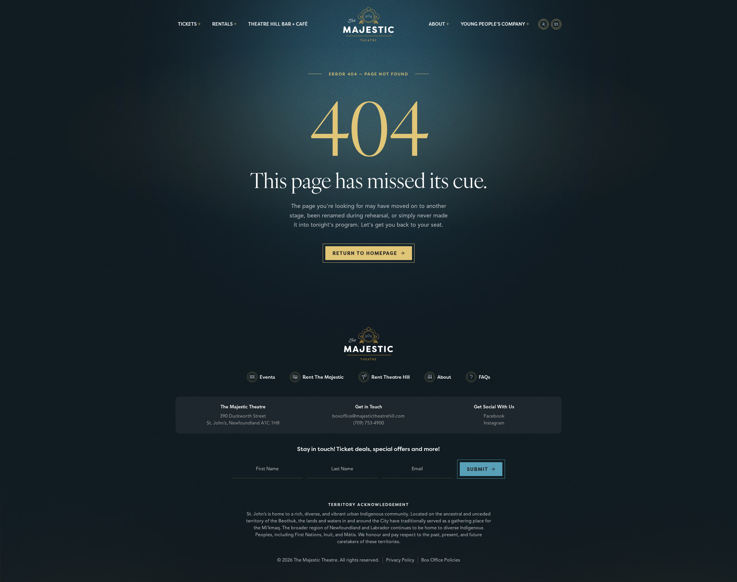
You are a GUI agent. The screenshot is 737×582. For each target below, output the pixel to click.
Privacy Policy (400, 560)
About (437, 24)
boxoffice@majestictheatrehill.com (368, 416)
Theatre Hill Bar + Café (278, 24)
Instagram (494, 423)
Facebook (494, 416)
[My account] (543, 24)
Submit (477, 469)
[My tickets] (556, 24)
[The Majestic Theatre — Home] (368, 24)
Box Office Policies (440, 560)
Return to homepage (365, 253)
